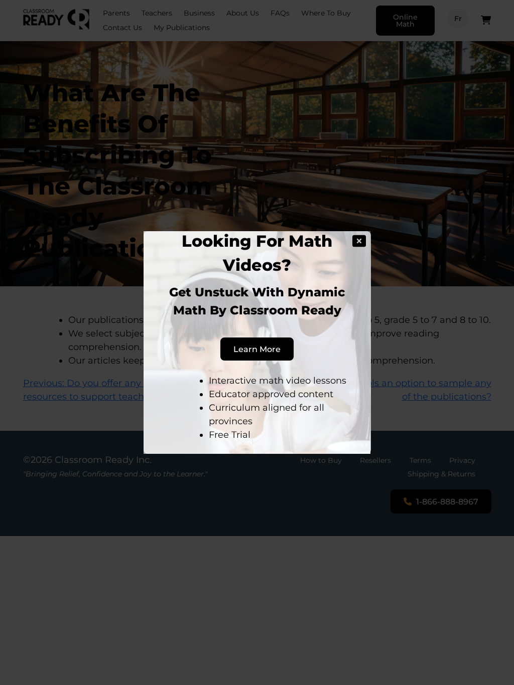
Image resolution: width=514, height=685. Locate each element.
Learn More (257, 349)
